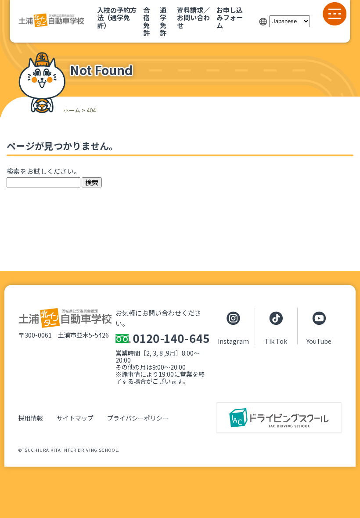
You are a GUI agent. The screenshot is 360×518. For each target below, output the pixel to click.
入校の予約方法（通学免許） (117, 17)
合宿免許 (146, 21)
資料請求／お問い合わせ (193, 17)
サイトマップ (75, 418)
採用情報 (30, 418)
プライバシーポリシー (138, 418)
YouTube (318, 341)
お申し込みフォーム (229, 17)
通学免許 (163, 21)
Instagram (233, 341)
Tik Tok (276, 341)
